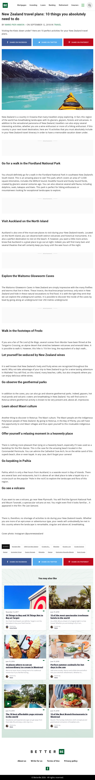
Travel (57, 24)
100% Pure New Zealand (31, 546)
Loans (43, 5)
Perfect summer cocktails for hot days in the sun (67, 666)
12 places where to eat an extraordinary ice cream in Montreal (24, 666)
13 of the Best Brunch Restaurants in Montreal (69, 715)
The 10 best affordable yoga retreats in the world (24, 715)
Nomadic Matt (16, 546)
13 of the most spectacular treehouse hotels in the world (70, 616)
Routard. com (67, 546)
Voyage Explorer (79, 546)
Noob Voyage (81, 552)
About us (22, 761)
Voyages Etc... (46, 546)
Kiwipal (5, 552)
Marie (56, 628)
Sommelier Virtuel (16, 552)
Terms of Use (53, 761)
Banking (52, 5)
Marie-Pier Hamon (14, 24)
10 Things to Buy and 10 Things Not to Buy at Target (24, 616)
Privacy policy (71, 761)
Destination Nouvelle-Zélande (65, 552)
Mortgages (21, 5)
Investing (33, 5)
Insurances (76, 5)
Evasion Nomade (30, 552)
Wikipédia (56, 546)
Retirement (63, 5)
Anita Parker (13, 628)
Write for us (36, 761)
